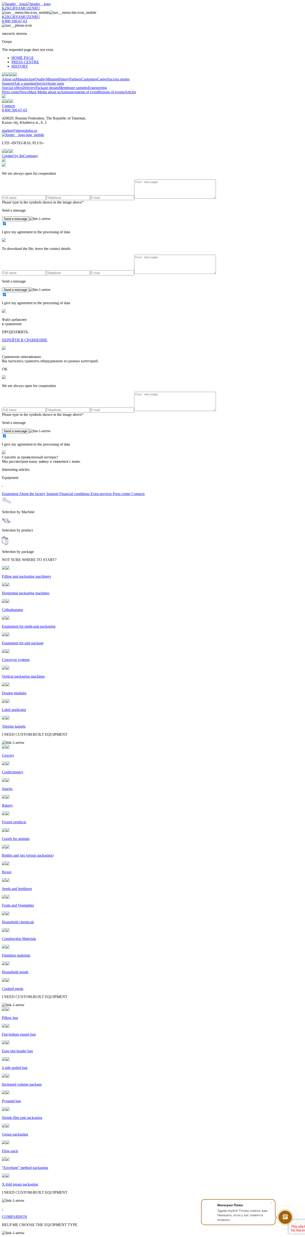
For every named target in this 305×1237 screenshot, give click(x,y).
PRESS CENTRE (25, 62)
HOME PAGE (22, 58)
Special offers (12, 88)
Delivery (29, 88)
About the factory (32, 494)
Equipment (10, 494)
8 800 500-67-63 (14, 21)
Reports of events (111, 92)
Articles (130, 92)
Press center (11, 92)
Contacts (8, 106)
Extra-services (102, 494)
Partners (75, 79)
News (24, 92)
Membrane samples (73, 88)
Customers (89, 79)
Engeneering (97, 88)
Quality (40, 79)
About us (9, 79)
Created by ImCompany (20, 156)
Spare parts (55, 83)
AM (21, 8)
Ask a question (25, 83)
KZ (4, 8)
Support (8, 83)
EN (32, 8)
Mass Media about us (45, 92)
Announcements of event (79, 92)
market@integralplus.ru (19, 131)
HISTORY (19, 66)
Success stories (118, 79)
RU (37, 8)
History (63, 79)
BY (15, 8)
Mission (52, 79)
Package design (47, 88)
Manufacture (25, 79)
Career (102, 79)
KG (10, 8)
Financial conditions (75, 494)
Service (41, 83)
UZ (26, 8)
